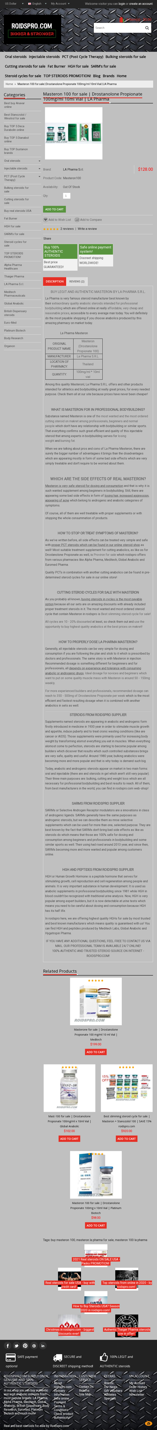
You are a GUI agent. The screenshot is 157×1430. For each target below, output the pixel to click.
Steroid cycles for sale (23, 75)
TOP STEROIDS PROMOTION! (67, 75)
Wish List (135, 1391)
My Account (137, 1383)
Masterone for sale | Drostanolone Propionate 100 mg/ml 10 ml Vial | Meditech (96, 1034)
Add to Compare (91, 220)
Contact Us (86, 1387)
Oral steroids (16, 56)
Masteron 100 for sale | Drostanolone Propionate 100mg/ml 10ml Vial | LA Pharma (67, 84)
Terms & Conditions (61, 1408)
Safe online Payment (61, 1400)
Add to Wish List (60, 220)
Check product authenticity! (63, 1415)
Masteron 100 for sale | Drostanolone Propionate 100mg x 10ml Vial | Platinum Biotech (95, 1208)
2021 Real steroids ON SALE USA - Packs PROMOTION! (96, 1261)
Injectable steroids (44, 56)
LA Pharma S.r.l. (73, 169)
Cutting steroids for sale (25, 66)
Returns (84, 1390)
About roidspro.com (63, 1385)
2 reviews (67, 229)
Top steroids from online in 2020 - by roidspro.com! (127, 1285)
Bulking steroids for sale (125, 56)
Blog (97, 75)
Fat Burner (56, 66)
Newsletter (136, 1394)
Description (55, 281)
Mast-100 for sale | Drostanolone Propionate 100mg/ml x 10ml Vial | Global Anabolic (69, 1121)
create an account (141, 4)
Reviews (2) (76, 281)
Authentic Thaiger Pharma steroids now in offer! (127, 1332)
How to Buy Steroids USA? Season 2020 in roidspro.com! (96, 1308)
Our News (110, 1387)
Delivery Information (61, 1392)
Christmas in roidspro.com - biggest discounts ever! (70, 1332)
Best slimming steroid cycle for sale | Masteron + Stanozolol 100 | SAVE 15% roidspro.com (126, 1121)
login (122, 4)
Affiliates (110, 1394)
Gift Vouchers (113, 1391)
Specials (110, 1398)
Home (122, 75)
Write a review (87, 229)
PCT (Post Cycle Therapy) (82, 56)
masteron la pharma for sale (95, 1240)
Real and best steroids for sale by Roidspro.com (36, 1426)
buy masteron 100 (63, 1240)
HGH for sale (78, 66)
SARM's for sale (103, 66)
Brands (108, 75)
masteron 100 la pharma (131, 1240)
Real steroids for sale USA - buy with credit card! (70, 1285)
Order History (138, 1387)
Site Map (85, 1394)
